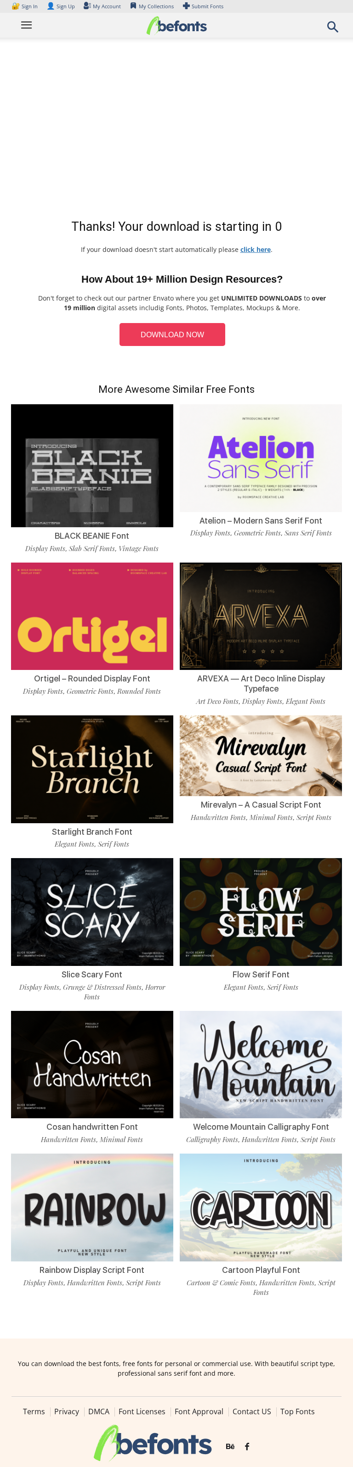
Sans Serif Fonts (308, 532)
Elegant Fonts (305, 701)
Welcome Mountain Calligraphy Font (261, 1127)
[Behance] (230, 1446)
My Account (107, 6)
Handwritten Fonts (218, 817)
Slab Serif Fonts (92, 548)
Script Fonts (313, 817)
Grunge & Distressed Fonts (102, 987)
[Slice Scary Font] (92, 911)
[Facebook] (247, 1446)
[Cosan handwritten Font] (92, 1064)
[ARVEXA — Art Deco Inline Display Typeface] (261, 615)
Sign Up (60, 6)
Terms (34, 1411)
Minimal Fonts (271, 817)
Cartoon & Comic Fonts (221, 1282)
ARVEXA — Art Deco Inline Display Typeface (261, 683)
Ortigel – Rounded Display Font (92, 678)
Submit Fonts (207, 6)
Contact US (252, 1411)
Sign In (25, 6)
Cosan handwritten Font (92, 1127)
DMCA (98, 1411)
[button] (333, 29)
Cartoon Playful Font (261, 1270)
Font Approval (199, 1411)
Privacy (66, 1411)
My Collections (156, 6)
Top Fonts (297, 1411)
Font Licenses (142, 1411)
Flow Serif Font (261, 974)
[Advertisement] (176, 130)
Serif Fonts (113, 843)
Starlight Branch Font (92, 832)
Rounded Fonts (139, 691)
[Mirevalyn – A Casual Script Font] (261, 755)
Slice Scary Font (92, 974)
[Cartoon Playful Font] (261, 1206)
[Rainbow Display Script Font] (92, 1206)
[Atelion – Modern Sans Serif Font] (261, 457)
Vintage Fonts (139, 548)
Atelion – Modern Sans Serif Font (260, 520)
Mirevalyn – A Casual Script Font (261, 804)
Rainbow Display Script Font (92, 1270)
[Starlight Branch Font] (92, 768)
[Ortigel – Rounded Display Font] (92, 615)
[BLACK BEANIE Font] (92, 484)
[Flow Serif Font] (261, 911)
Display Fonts (45, 548)
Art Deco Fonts (217, 701)
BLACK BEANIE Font (92, 536)
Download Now (172, 335)
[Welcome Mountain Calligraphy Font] (261, 1064)
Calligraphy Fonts (212, 1139)
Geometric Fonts (257, 532)
